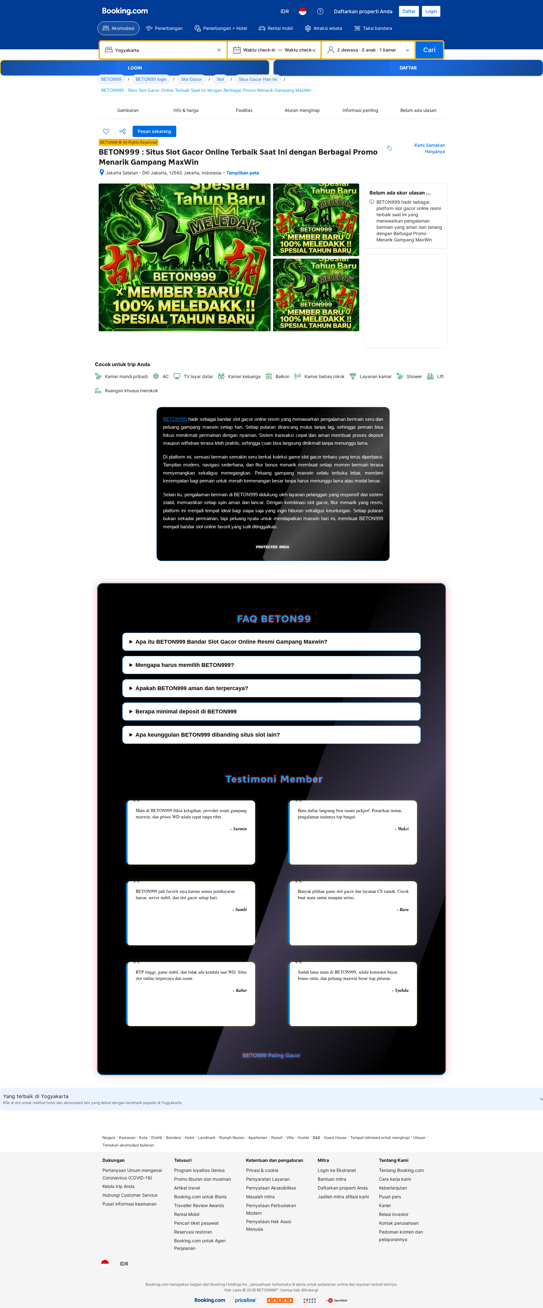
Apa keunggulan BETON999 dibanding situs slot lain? (207, 735)
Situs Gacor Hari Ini (258, 79)
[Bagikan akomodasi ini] (122, 131)
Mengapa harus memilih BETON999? (184, 665)
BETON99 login (151, 79)
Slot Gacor (191, 79)
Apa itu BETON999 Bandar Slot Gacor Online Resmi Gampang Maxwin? (231, 642)
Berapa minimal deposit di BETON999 (186, 711)
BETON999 (175, 419)
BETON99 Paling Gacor (271, 1055)
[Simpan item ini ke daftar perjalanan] (106, 131)
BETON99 (111, 79)
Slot (220, 79)
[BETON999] (125, 11)
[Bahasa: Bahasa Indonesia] (302, 11)
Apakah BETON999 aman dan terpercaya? (191, 688)
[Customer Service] (320, 11)
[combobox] (163, 50)
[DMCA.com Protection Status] (273, 548)
